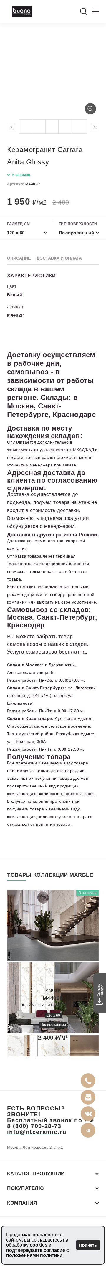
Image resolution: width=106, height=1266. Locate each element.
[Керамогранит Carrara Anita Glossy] (53, 74)
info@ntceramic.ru (37, 1132)
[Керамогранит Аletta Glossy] (53, 970)
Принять (88, 1245)
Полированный (53, 1025)
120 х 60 (53, 1015)
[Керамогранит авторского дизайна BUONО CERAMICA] (22, 11)
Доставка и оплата (59, 258)
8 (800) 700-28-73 (34, 1126)
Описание (19, 258)
